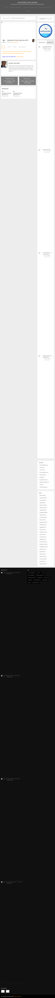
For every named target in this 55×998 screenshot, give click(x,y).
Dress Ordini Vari (40, 575)
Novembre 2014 (43, 544)
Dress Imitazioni (43, 472)
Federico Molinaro (17, 996)
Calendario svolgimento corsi (30, 7)
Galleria (41, 477)
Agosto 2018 (42, 515)
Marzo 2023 (42, 495)
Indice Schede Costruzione (45, 7)
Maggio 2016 (42, 527)
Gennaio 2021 (43, 500)
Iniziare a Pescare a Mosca (15, 7)
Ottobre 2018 (42, 510)
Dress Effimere (31, 575)
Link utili (27, 11)
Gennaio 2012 (43, 563)
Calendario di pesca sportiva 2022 (12, 675)
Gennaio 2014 (43, 558)
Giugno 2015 (42, 537)
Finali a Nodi (42, 474)
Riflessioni (45, 580)
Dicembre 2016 (43, 522)
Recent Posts (50, 42)
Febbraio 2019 (43, 507)
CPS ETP (8, 18)
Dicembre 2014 (43, 541)
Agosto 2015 (42, 534)
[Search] (39, 18)
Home (6, 7)
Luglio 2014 (42, 551)
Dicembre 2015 (43, 532)
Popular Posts (41, 42)
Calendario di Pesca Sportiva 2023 (12, 572)
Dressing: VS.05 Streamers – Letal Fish (13, 881)
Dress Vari (39, 577)
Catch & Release (43, 465)
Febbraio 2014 (43, 556)
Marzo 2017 (42, 519)
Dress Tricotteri (31, 577)
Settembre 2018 (43, 512)
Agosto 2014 (42, 549)
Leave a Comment (22, 46)
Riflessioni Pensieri (44, 482)
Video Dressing (43, 487)
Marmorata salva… (47, 149)
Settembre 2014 (43, 546)
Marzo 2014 (42, 554)
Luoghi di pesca (43, 479)
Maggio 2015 (42, 539)
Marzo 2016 (42, 529)
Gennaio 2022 (43, 497)
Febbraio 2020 (43, 505)
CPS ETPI (42, 470)
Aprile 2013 (42, 561)
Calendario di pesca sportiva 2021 (12, 778)
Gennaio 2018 (43, 517)
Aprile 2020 (42, 502)
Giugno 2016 (42, 524)
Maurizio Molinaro (27, 2)
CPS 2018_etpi (19, 56)
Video (41, 484)
